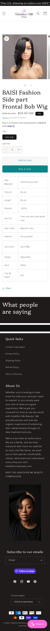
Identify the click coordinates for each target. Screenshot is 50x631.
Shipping (5, 118)
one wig (9, 137)
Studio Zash (26, 626)
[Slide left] (19, 85)
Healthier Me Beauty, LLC (21, 623)
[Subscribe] (41, 560)
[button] (3, 13)
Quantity (6, 144)
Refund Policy (12, 367)
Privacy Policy (12, 354)
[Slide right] (31, 85)
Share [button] (8, 288)
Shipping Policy (13, 360)
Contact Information (15, 347)
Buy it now (25, 169)
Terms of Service (14, 374)
